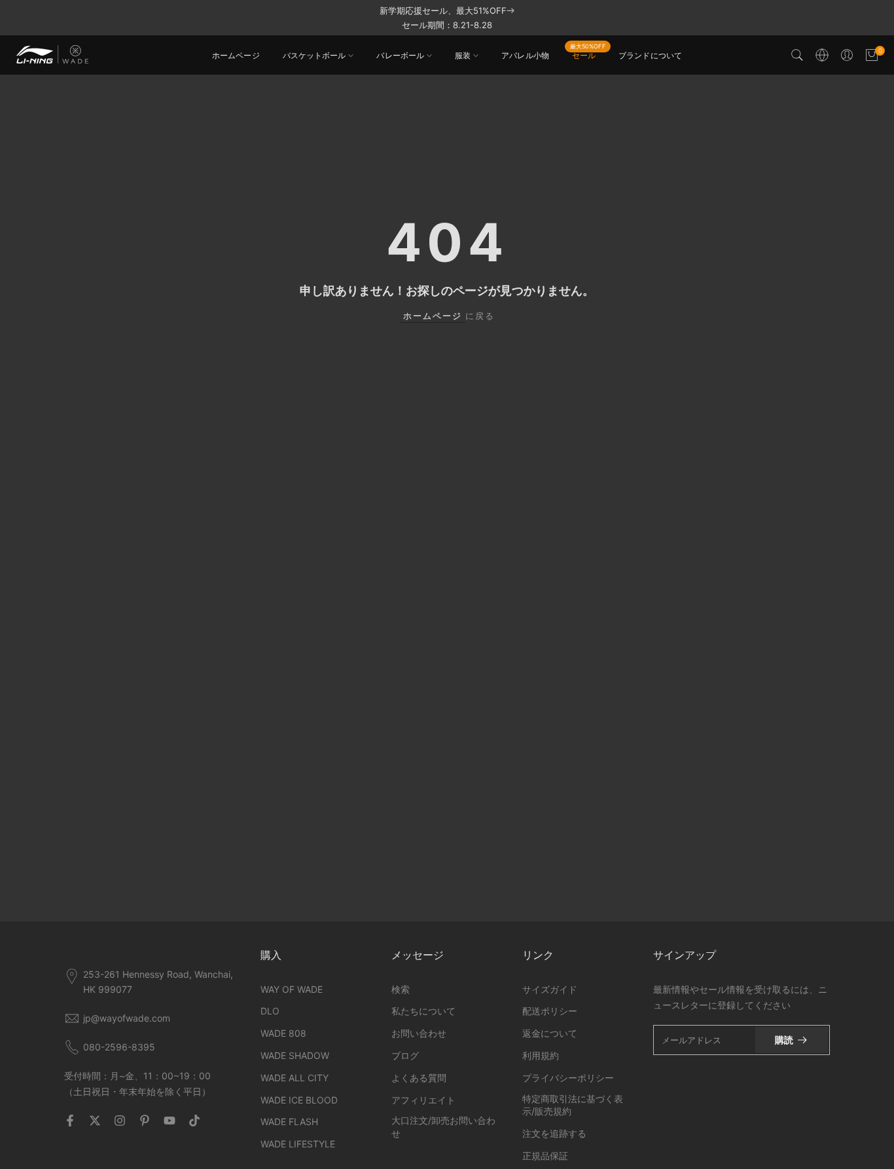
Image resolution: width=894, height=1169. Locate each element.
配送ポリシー (549, 1010)
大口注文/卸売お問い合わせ (443, 1127)
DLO (269, 1010)
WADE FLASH (289, 1121)
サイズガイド (549, 989)
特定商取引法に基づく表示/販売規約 (572, 1105)
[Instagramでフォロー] (120, 1120)
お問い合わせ (418, 1033)
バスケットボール (314, 55)
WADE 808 (283, 1033)
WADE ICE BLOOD (299, 1099)
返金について (549, 1033)
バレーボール (400, 55)
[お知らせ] (447, 17)
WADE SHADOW (294, 1055)
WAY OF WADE (291, 989)
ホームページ (236, 55)
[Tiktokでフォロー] (194, 1120)
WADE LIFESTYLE (297, 1143)
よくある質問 (418, 1077)
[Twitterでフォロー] (95, 1120)
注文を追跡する (554, 1133)
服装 (463, 55)
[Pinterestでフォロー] (145, 1120)
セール (587, 54)
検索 (400, 989)
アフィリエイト (423, 1099)
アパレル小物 (525, 55)
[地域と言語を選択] (822, 55)
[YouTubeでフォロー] (169, 1120)
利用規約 (540, 1055)
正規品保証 (545, 1155)
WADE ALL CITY (294, 1077)
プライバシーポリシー (568, 1077)
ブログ (405, 1055)
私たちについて (423, 1010)
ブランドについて (650, 55)
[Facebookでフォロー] (70, 1120)
